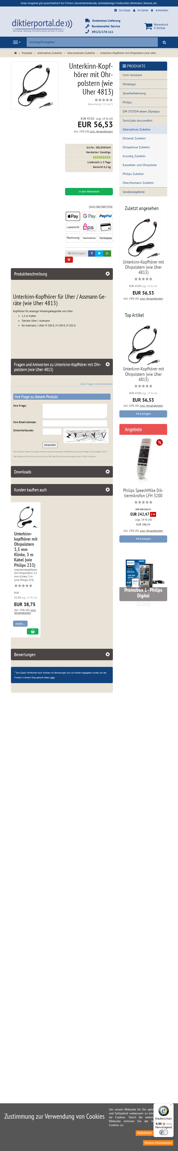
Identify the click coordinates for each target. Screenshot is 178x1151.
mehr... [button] (20, 623)
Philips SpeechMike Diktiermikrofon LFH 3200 (143, 493)
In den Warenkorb (89, 191)
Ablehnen (144, 1133)
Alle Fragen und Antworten (97, 384)
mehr (52, 677)
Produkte (136, 66)
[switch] (163, 1132)
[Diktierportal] (41, 25)
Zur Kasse (124, 10)
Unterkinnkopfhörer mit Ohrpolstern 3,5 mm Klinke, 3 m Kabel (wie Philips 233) (25, 549)
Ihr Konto (142, 10)
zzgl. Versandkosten (101, 131)
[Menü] (171, 1106)
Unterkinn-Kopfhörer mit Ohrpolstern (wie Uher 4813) (143, 267)
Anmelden (162, 10)
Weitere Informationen (158, 1142)
